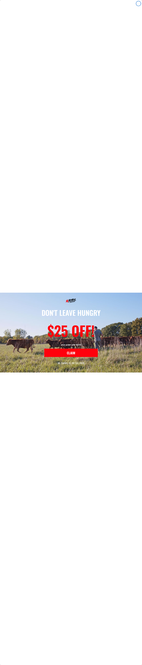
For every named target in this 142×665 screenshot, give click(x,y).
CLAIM (71, 352)
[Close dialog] (138, 3)
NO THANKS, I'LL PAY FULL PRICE (71, 363)
